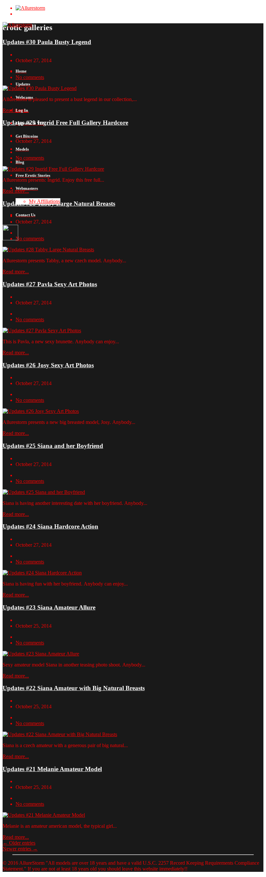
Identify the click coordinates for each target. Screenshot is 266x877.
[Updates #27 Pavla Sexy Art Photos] (42, 330)
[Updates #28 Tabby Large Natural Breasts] (48, 249)
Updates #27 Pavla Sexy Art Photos (50, 284)
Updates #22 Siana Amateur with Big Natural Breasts (74, 688)
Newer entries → (20, 848)
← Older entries (19, 843)
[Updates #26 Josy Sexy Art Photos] (41, 411)
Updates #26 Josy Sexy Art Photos (48, 365)
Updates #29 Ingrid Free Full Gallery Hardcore (65, 122)
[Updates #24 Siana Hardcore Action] (42, 572)
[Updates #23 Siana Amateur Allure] (41, 653)
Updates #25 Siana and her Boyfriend (53, 445)
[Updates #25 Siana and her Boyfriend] (44, 492)
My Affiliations (44, 201)
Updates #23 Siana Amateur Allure (49, 607)
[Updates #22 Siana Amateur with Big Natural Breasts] (60, 734)
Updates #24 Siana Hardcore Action (50, 526)
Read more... (16, 271)
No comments (30, 319)
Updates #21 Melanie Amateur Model (52, 769)
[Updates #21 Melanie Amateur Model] (44, 815)
